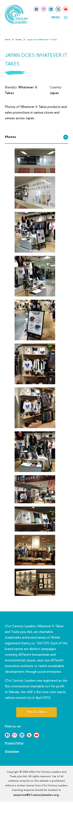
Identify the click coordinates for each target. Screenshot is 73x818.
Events (18, 40)
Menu (55, 17)
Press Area (36, 712)
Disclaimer (12, 751)
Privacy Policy (14, 743)
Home (7, 40)
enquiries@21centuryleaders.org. (36, 795)
